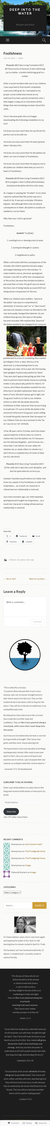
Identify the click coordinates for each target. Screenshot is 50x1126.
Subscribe (11, 811)
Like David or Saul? (33, 844)
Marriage (30, 560)
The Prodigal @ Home (35, 851)
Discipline (21, 560)
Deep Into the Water (25, 11)
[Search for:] (25, 905)
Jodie (20, 58)
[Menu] (8, 40)
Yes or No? (9, 578)
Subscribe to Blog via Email (18, 782)
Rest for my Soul (38, 578)
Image (28, 865)
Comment (37, 622)
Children (12, 560)
